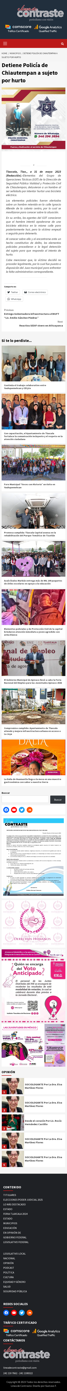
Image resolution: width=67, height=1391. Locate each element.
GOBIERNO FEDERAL (15, 1237)
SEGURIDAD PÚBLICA (15, 1291)
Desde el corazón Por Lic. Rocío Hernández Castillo (43, 1122)
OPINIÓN (8, 1263)
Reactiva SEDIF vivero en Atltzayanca (41, 323)
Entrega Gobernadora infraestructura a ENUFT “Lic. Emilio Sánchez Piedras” (31, 313)
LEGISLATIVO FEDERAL (16, 1242)
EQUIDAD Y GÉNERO (14, 1281)
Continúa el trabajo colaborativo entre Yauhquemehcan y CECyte (25, 387)
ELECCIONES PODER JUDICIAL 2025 (23, 1199)
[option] (33, 1087)
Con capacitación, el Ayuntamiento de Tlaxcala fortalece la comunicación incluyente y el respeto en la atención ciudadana (33, 436)
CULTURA (8, 1277)
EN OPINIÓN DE (12, 1232)
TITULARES (9, 1195)
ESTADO (7, 1209)
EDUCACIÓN (10, 1228)
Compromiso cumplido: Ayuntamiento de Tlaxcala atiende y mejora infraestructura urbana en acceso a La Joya (32, 731)
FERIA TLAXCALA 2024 (15, 1213)
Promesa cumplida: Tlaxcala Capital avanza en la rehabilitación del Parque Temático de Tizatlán (30, 534)
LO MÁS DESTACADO (14, 1204)
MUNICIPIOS (10, 1223)
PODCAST (8, 1267)
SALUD (7, 1286)
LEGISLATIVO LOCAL (14, 1253)
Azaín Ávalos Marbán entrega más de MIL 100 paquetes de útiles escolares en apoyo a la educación (33, 582)
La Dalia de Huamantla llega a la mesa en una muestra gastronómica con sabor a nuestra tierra (32, 781)
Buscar (6, 792)
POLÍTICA (8, 1272)
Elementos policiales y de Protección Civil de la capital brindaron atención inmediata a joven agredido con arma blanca (33, 631)
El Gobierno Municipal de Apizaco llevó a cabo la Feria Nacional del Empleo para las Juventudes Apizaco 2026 (33, 681)
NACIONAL (9, 1258)
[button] (23, 1045)
